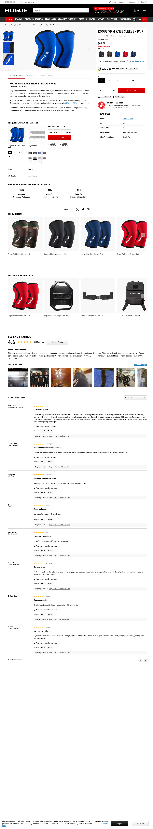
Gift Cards (112, 2)
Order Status (131, 2)
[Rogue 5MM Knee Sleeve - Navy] (133, 54)
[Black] (30, 153)
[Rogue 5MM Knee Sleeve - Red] (125, 54)
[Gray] (35, 158)
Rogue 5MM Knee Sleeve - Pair (59, 436)
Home (7, 25)
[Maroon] (44, 158)
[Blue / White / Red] (40, 153)
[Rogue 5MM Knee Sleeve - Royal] (117, 54)
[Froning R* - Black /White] (40, 162)
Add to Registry (120, 97)
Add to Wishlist (105, 97)
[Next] (145, 660)
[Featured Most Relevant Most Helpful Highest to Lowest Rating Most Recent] (135, 397)
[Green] (40, 158)
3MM (67, 103)
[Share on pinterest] (83, 209)
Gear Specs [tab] (31, 76)
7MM (75, 103)
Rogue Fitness (128, 119)
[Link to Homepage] (16, 10)
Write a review (123, 36)
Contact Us (121, 2)
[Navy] (30, 158)
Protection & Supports (33, 25)
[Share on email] (88, 209)
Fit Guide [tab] (42, 76)
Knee (42, 25)
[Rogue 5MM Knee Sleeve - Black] (101, 54)
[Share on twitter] (77, 209)
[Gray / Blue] (44, 153)
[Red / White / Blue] (35, 162)
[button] (87, 10)
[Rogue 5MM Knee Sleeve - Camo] (109, 54)
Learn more (139, 61)
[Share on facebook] (72, 209)
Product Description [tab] (17, 76)
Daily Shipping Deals (103, 8)
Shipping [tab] (51, 76)
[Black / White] (35, 153)
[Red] (30, 162)
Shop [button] (8, 19)
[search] (61, 10)
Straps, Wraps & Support (18, 25)
